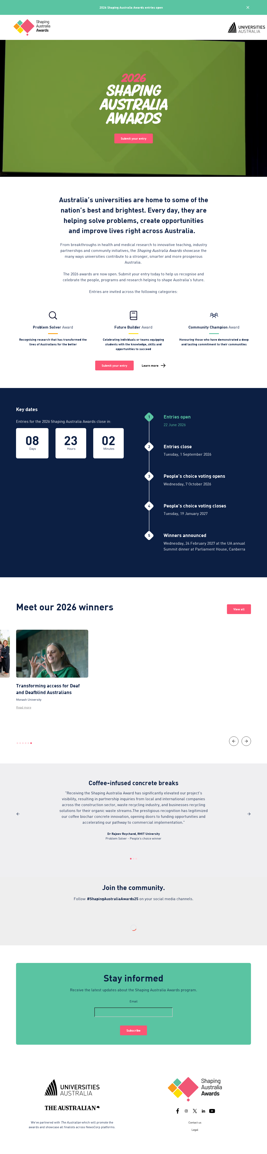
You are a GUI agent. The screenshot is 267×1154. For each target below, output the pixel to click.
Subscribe (133, 1030)
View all (239, 609)
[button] (233, 741)
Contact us (194, 1122)
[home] (117, 27)
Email (134, 1001)
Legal (195, 1129)
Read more (23, 707)
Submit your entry (133, 138)
